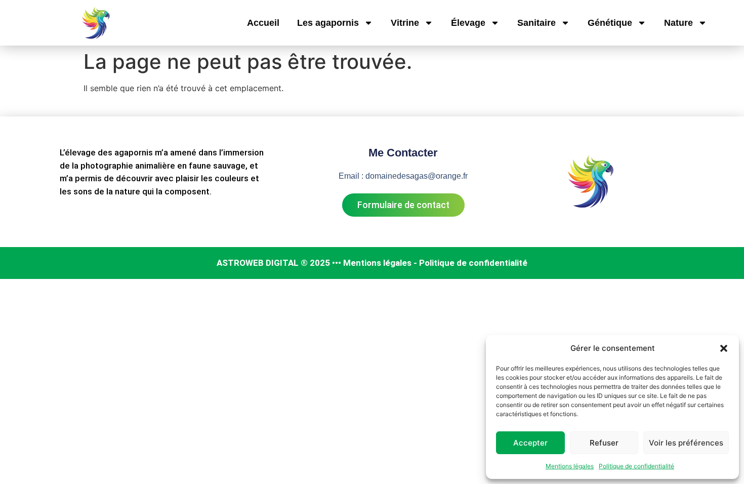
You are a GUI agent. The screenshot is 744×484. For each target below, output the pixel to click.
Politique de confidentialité (636, 466)
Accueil (263, 23)
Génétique (610, 23)
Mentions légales (570, 466)
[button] (724, 348)
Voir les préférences (686, 443)
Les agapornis (328, 23)
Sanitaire (536, 23)
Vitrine (405, 23)
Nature (678, 23)
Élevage (468, 23)
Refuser (604, 443)
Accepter (530, 443)
